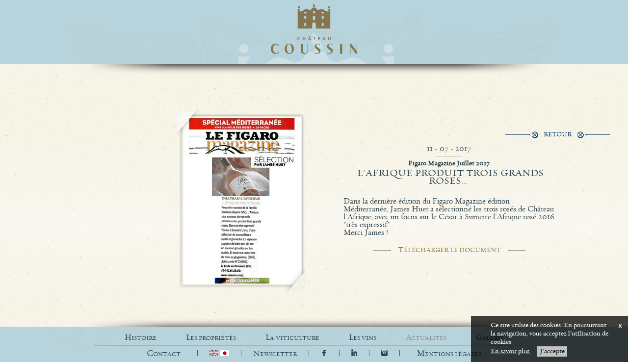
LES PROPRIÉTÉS (211, 338)
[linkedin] (355, 354)
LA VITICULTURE (292, 338)
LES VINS (362, 338)
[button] (449, 354)
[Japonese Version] (224, 354)
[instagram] (384, 354)
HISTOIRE (141, 338)
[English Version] (214, 354)
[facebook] (324, 354)
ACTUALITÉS (426, 338)
